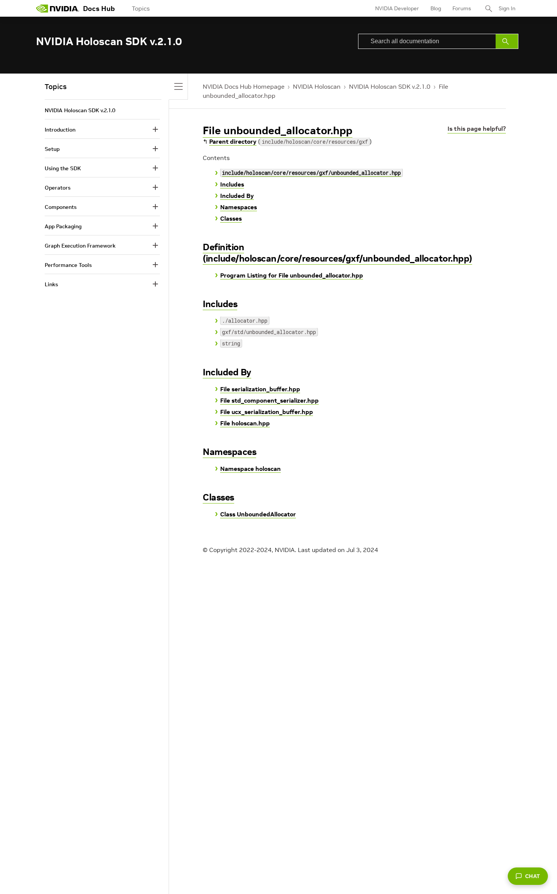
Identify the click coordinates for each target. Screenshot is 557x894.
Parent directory (233, 141)
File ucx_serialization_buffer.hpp (266, 412)
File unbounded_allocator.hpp (277, 130)
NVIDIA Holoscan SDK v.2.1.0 (389, 86)
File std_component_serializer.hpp (269, 400)
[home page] (57, 8)
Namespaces (238, 207)
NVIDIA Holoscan (317, 86)
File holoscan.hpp (245, 423)
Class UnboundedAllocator (258, 514)
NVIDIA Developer (397, 8)
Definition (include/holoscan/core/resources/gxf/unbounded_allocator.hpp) (337, 252)
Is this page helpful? (476, 128)
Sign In (507, 8)
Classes (231, 218)
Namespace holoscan (250, 468)
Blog (435, 8)
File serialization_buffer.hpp (260, 389)
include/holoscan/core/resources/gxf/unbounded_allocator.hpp (311, 172)
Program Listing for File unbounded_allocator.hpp (291, 275)
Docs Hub (99, 8)
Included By (237, 195)
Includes (232, 184)
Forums (461, 8)
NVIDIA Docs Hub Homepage (244, 86)
